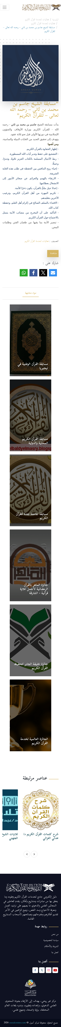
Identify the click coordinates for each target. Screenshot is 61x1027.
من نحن (55, 934)
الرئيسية (55, 20)
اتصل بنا (55, 952)
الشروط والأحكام (51, 946)
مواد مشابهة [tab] (30, 293)
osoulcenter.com (17, 1022)
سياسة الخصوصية (51, 940)
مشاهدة (53, 253)
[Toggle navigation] (4, 7)
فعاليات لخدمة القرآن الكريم (37, 20)
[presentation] (27, 854)
